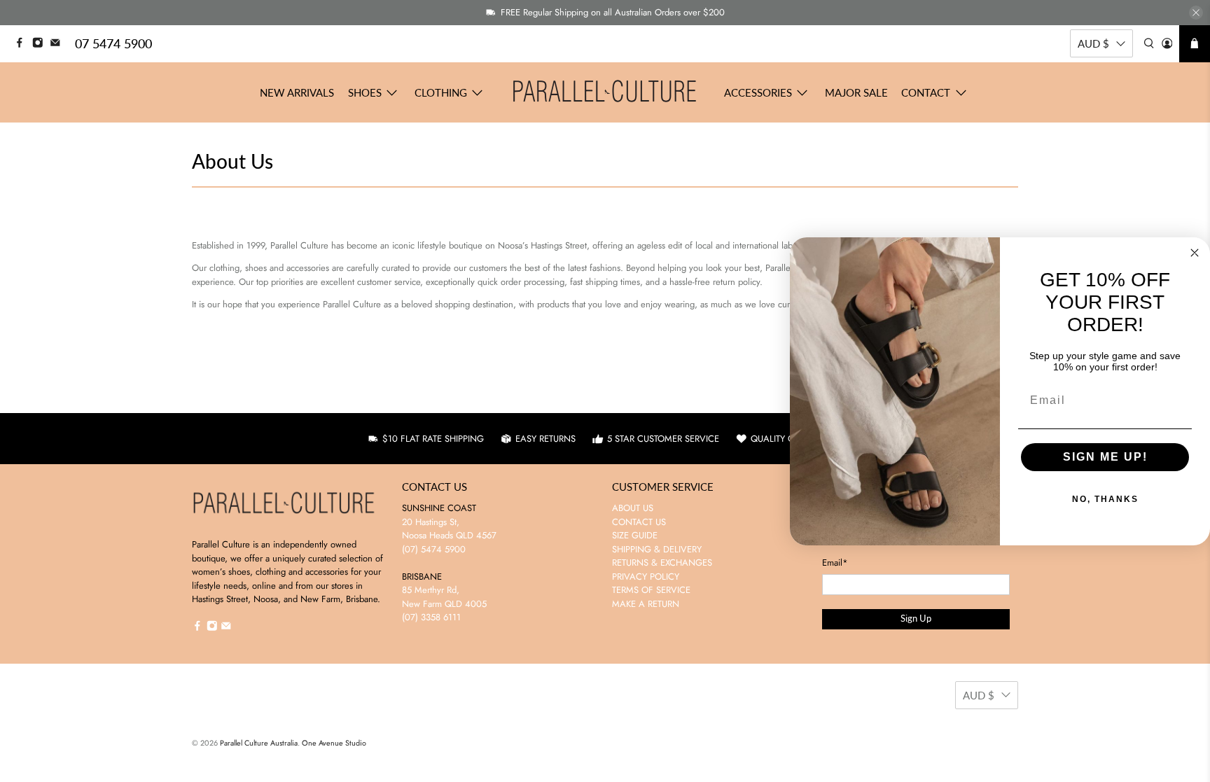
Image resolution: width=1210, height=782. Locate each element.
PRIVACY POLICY (645, 576)
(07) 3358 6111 (431, 617)
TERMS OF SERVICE (651, 589)
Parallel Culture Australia (259, 742)
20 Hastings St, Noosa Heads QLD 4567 (449, 529)
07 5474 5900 (113, 43)
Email (835, 562)
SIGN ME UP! (1105, 457)
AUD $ (1093, 43)
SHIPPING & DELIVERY (657, 549)
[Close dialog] (1194, 252)
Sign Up (915, 618)
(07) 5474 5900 (434, 549)
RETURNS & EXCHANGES (662, 562)
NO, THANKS (1105, 499)
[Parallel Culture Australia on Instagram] (41, 44)
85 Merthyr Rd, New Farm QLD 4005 (444, 596)
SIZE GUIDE (635, 535)
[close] (1196, 13)
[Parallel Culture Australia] (605, 92)
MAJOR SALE (856, 92)
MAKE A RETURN (645, 603)
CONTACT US (639, 522)
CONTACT (925, 92)
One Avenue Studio (334, 742)
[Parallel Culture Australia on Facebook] (23, 44)
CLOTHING (441, 92)
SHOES (365, 92)
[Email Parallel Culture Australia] (59, 44)
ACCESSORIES (758, 92)
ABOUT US (632, 508)
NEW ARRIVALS (297, 92)
